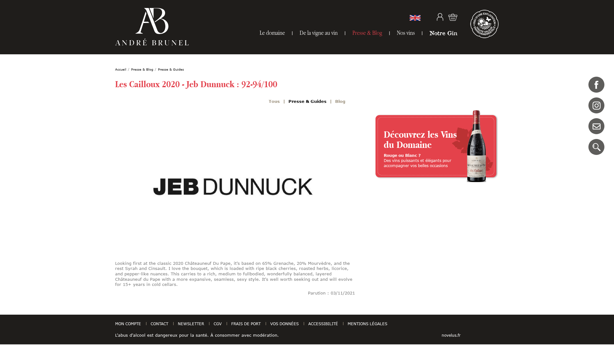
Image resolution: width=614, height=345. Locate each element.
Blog (340, 101)
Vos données (284, 323)
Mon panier (452, 17)
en (415, 18)
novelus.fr (451, 335)
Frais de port (246, 323)
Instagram (596, 105)
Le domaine (272, 32)
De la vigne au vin (319, 32)
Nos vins (406, 32)
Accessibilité (323, 323)
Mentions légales (367, 323)
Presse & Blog (367, 32)
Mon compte (440, 17)
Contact (596, 126)
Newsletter (191, 323)
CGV (218, 323)
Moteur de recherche (596, 147)
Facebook (596, 85)
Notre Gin (443, 32)
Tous (274, 101)
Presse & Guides (307, 101)
